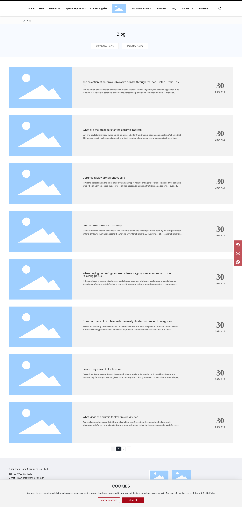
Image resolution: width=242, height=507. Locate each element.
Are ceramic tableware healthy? (103, 226)
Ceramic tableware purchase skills (104, 178)
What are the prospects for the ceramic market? (113, 130)
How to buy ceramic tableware (102, 369)
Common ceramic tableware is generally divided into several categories (127, 321)
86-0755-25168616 (23, 474)
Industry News (135, 46)
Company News (105, 46)
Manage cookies (109, 500)
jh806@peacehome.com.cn (30, 478)
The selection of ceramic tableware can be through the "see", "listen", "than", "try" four (131, 83)
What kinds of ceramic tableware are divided (110, 417)
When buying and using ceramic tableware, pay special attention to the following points (127, 274)
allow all (133, 500)
